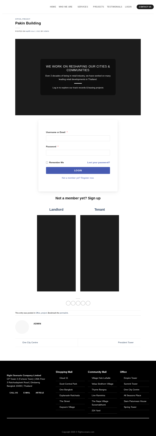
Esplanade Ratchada (70, 395)
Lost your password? (98, 162)
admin (46, 31)
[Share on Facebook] (68, 303)
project (26, 19)
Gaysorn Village (67, 407)
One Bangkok (66, 389)
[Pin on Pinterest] (83, 303)
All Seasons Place (132, 395)
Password (52, 146)
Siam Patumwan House (135, 401)
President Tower (126, 342)
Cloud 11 (64, 378)
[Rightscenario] (17, 7)
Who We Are (66, 7)
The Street (65, 401)
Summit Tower (131, 384)
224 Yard (96, 410)
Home (53, 7)
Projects (98, 7)
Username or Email (56, 132)
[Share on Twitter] (73, 303)
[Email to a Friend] (78, 303)
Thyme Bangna (99, 389)
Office (18, 19)
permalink (64, 313)
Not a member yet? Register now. (78, 178)
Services (83, 7)
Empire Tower (130, 378)
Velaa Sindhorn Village (102, 384)
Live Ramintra (98, 395)
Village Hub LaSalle (101, 378)
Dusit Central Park (69, 384)
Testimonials (114, 7)
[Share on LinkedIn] (88, 303)
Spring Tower (130, 407)
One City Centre (30, 342)
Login (128, 7)
